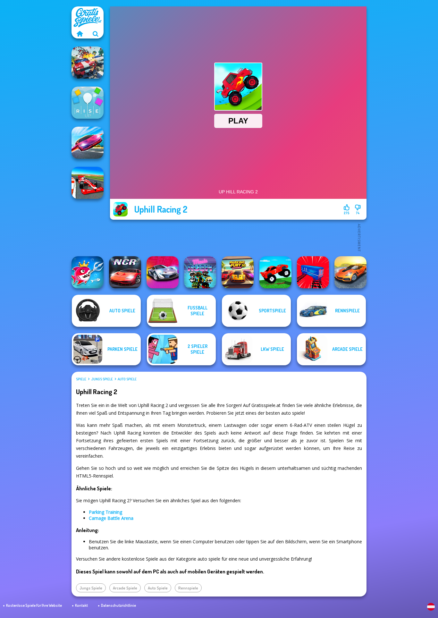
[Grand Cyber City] (163, 272)
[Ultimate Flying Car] (88, 143)
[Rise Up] (88, 103)
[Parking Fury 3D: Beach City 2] (238, 272)
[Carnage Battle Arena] (88, 63)
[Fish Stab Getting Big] (88, 272)
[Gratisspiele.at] (80, 33)
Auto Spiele (127, 379)
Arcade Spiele (125, 587)
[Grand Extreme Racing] (88, 183)
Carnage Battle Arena (111, 518)
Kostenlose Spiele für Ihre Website (34, 605)
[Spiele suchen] (96, 33)
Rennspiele (188, 587)
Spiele (81, 379)
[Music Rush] (200, 272)
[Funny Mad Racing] (275, 272)
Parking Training (105, 512)
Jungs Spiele (102, 379)
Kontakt (81, 605)
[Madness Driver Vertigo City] (350, 272)
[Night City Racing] (125, 272)
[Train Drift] (313, 272)
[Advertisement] (238, 237)
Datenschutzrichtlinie (118, 605)
